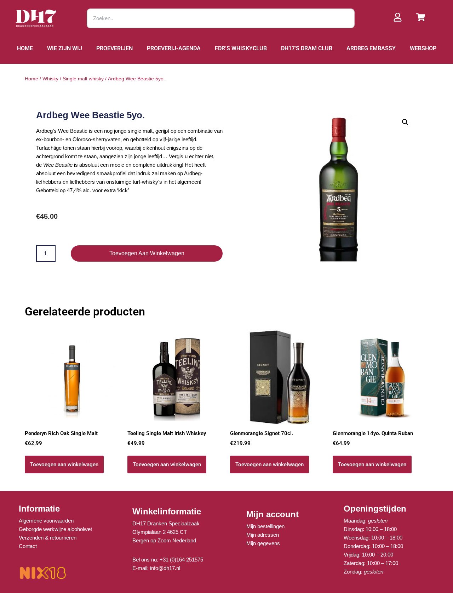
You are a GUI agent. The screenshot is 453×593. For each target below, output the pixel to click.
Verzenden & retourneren (47, 538)
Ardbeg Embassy (371, 48)
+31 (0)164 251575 (181, 560)
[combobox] (221, 18)
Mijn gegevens (263, 543)
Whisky (50, 78)
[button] (405, 122)
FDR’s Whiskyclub (241, 48)
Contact (28, 546)
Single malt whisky (83, 78)
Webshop (423, 48)
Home (25, 48)
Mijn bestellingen (265, 526)
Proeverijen (114, 48)
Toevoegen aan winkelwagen (146, 253)
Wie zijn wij (64, 48)
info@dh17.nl (165, 568)
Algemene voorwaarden (46, 521)
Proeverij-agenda (174, 48)
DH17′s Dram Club (306, 48)
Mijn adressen (262, 535)
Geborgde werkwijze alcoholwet (55, 529)
